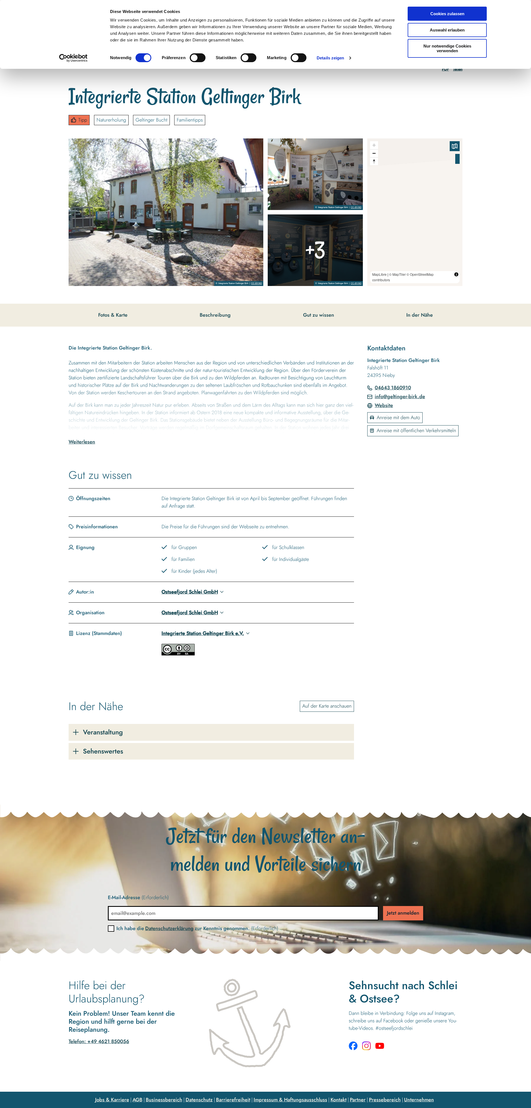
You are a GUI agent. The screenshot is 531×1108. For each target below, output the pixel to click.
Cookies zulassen (447, 13)
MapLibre (379, 274)
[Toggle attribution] (456, 274)
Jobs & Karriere (112, 1099)
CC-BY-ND (256, 283)
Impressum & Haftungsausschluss (290, 1099)
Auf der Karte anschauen (327, 706)
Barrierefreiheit (233, 1099)
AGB (137, 1099)
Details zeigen (330, 58)
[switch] (197, 57)
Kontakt (338, 1099)
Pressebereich (385, 1099)
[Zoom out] (374, 153)
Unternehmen (419, 1099)
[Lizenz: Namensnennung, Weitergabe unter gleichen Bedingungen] (178, 653)
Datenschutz (199, 1099)
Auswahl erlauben (447, 30)
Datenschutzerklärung (169, 928)
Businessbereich (164, 1099)
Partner (358, 1099)
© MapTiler (397, 274)
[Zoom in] (374, 145)
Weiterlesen (82, 441)
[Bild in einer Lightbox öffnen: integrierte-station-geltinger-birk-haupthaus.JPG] (166, 212)
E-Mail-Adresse (138, 897)
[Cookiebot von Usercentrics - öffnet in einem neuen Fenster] (73, 58)
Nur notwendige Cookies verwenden (447, 48)
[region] (414, 212)
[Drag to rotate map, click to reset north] (374, 161)
